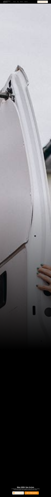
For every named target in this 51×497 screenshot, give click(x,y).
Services (14, 1)
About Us (21, 1)
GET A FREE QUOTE (32, 493)
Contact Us (26, 1)
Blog (18, 1)
